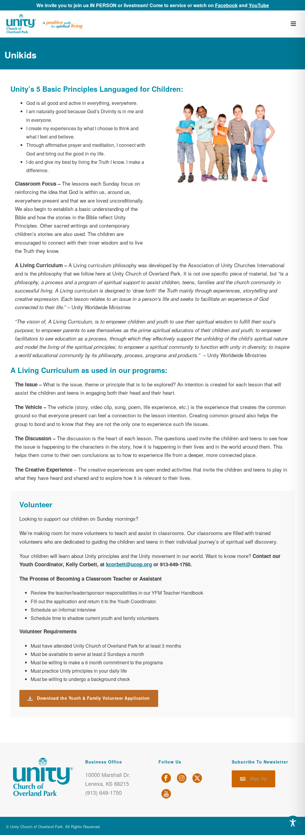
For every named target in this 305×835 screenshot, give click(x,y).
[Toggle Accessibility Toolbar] (293, 823)
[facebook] (166, 778)
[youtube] (166, 794)
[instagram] (181, 778)
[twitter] (197, 778)
